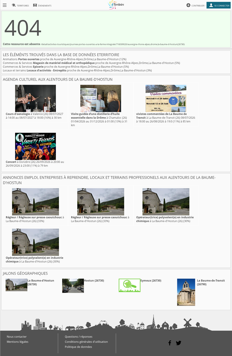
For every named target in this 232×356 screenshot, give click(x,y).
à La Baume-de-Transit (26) (161, 116)
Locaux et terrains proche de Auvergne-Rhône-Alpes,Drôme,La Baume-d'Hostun (74, 70)
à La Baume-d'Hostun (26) (35, 219)
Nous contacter (17, 336)
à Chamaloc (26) (99, 116)
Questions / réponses (78, 336)
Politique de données (78, 347)
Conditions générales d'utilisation (86, 342)
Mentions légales (17, 342)
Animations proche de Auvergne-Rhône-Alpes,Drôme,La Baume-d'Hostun (61, 59)
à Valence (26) (27, 114)
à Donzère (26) (20, 162)
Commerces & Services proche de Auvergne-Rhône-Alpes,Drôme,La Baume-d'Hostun (89, 63)
